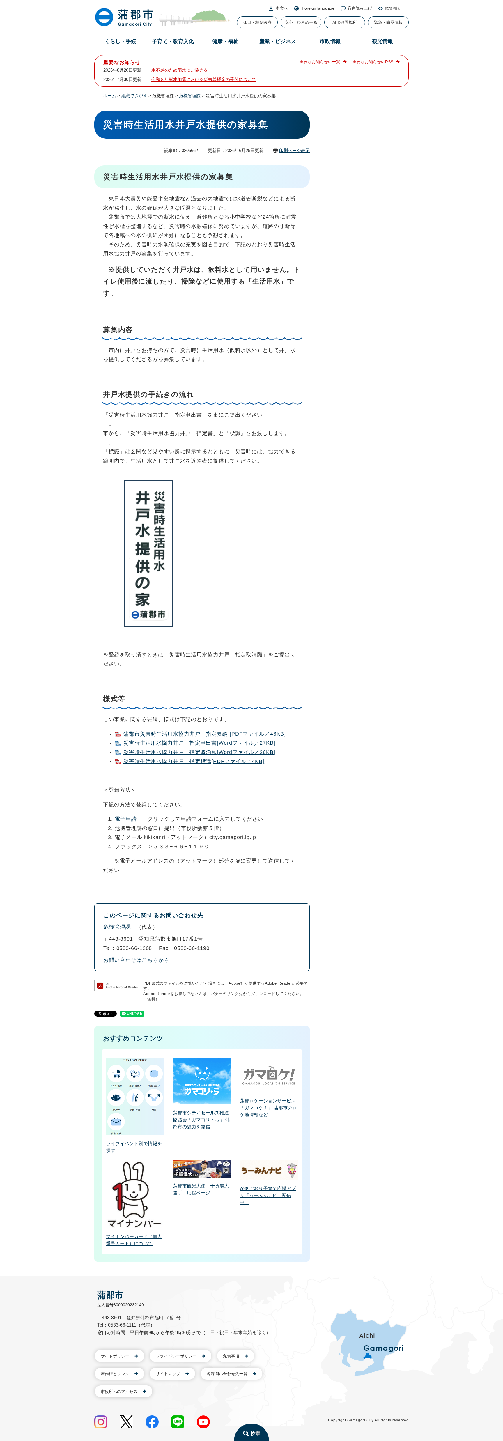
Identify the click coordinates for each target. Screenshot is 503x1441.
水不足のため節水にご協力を (179, 70)
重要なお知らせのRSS (373, 61)
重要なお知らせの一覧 (320, 61)
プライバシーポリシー (176, 1356)
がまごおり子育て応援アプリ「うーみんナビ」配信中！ (268, 1195)
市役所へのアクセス (119, 1391)
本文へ (282, 8)
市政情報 (330, 41)
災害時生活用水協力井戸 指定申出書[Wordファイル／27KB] (199, 743)
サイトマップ (168, 1373)
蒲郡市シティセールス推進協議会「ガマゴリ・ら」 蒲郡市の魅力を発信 (201, 1119)
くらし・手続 (120, 41)
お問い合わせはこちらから (136, 960)
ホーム (109, 95)
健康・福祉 (225, 41)
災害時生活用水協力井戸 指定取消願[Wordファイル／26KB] (199, 752)
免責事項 (231, 1356)
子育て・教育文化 (173, 41)
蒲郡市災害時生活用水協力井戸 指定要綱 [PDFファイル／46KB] (204, 734)
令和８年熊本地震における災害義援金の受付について (203, 79)
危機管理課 (190, 95)
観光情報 (382, 41)
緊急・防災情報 (388, 22)
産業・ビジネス (277, 41)
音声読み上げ (360, 8)
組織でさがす (134, 95)
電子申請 (126, 819)
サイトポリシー (115, 1356)
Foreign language (318, 8)
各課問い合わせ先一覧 (227, 1373)
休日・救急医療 (257, 22)
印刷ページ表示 (294, 150)
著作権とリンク (115, 1373)
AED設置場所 (344, 22)
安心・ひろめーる (301, 22)
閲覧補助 (393, 8)
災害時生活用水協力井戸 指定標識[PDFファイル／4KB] (193, 761)
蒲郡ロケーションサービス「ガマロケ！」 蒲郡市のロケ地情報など (268, 1107)
